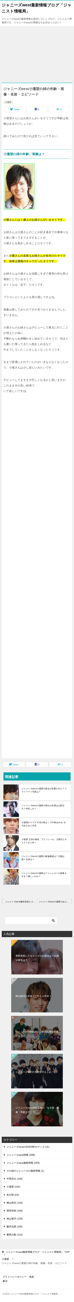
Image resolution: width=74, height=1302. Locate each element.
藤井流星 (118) (14, 1226)
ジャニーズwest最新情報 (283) (23, 1162)
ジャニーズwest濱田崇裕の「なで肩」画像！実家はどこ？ (37, 1109)
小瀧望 (8, 102)
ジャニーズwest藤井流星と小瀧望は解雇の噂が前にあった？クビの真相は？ (21, 902)
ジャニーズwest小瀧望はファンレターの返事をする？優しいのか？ (44, 875)
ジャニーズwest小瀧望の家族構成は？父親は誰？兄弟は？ (43, 858)
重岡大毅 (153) (15, 1234)
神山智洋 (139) (15, 1218)
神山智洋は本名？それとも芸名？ (33, 996)
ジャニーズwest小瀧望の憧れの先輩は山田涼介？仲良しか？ (43, 807)
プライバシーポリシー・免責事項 (18, 1278)
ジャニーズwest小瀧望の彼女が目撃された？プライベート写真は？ (44, 790)
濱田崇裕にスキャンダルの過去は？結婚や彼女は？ (37, 957)
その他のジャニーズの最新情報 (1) (25, 1170)
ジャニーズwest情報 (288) (21, 1154)
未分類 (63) (13, 1194)
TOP (37, 1252)
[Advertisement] (29, 55)
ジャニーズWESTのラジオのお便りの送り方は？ (37, 1033)
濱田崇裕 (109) (15, 1210)
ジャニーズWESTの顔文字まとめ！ (34, 1072)
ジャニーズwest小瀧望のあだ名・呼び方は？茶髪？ (55, 902)
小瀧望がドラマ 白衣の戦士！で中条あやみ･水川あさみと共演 (44, 824)
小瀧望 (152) (13, 1186)
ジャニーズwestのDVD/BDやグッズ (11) (28, 1146)
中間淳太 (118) (14, 1178)
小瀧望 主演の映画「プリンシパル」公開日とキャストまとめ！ (44, 841)
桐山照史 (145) (15, 1202)
